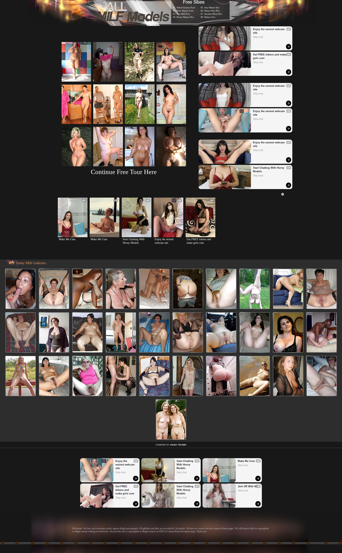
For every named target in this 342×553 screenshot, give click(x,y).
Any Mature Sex (211, 7)
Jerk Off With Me (248, 486)
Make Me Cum (67, 239)
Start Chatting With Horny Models (269, 169)
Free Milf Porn (183, 14)
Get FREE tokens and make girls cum (270, 56)
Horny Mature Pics (185, 17)
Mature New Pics (212, 11)
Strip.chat (258, 37)
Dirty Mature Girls (185, 11)
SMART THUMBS (178, 445)
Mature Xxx (209, 17)
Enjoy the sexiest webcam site (269, 31)
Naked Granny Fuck (186, 7)
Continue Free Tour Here (124, 171)
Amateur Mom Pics (213, 14)
